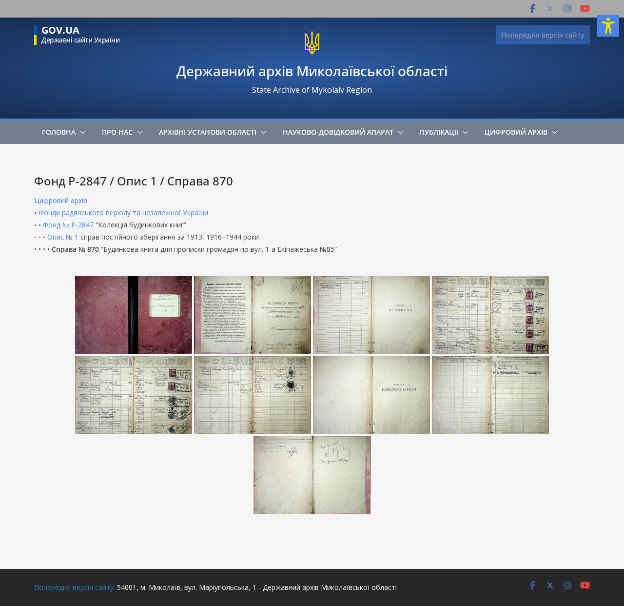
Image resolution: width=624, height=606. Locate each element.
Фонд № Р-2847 (68, 224)
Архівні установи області (207, 132)
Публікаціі (439, 132)
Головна (59, 132)
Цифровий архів (516, 132)
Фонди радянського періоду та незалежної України (123, 212)
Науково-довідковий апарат (338, 132)
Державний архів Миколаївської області (312, 70)
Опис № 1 (62, 237)
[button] (81, 132)
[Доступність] (608, 26)
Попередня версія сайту (543, 35)
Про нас (117, 132)
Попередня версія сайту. (74, 587)
